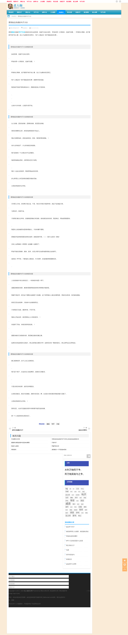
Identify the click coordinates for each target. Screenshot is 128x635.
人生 (77, 489)
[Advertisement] (49, 619)
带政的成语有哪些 (71, 536)
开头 (67, 501)
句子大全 (29, 1)
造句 (74, 515)
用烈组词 (13, 449)
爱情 (85, 507)
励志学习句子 (70, 527)
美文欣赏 (55, 1)
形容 (72, 500)
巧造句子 (54, 442)
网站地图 (62, 591)
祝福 (71, 510)
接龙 (82, 504)
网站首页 (9, 1)
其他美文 (49, 1)
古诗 (73, 495)
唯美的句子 (16, 28)
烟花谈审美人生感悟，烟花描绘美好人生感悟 (80, 531)
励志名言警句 (83, 430)
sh (70, 489)
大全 (23, 32)
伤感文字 (62, 1)
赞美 (86, 513)
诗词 (82, 513)
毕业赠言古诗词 (15, 439)
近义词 (68, 515)
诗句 (77, 512)
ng (67, 488)
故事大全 (35, 1)
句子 (20, 32)
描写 (67, 507)
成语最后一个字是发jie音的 (59, 449)
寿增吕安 (69, 559)
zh (73, 488)
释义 (79, 516)
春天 (71, 507)
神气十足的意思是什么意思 (74, 541)
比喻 (80, 507)
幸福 (85, 497)
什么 (82, 489)
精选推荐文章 (54, 591)
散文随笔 (68, 1)
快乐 (77, 500)
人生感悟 (42, 1)
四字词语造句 (70, 555)
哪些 (71, 497)
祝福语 (75, 510)
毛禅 (67, 550)
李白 (75, 507)
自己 (67, 513)
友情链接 (12, 580)
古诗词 (77, 495)
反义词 (68, 495)
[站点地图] (117, 1)
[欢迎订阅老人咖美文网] (120, 1)
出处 (75, 491)
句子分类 (82, 1)
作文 (71, 491)
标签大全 (12, 587)
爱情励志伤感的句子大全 (18, 47)
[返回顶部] (124, 569)
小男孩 (88, 591)
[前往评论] (124, 565)
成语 (68, 503)
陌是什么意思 (15, 446)
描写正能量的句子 (17, 430)
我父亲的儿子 (70, 545)
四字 (76, 497)
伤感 (67, 491)
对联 (81, 497)
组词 (81, 509)
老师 (86, 510)
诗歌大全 (22, 1)
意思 (82, 500)
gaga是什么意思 (71, 564)
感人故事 (75, 1)
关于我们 (12, 576)
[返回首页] (124, 560)
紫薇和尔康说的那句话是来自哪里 (20, 442)
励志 (13, 32)
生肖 (67, 510)
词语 (72, 512)
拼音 (78, 504)
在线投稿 (12, 584)
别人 (79, 491)
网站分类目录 (45, 591)
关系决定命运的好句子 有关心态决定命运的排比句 (65, 439)
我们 (74, 504)
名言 (67, 497)
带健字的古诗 (55, 446)
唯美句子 (15, 1)
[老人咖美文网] (16, 3)
